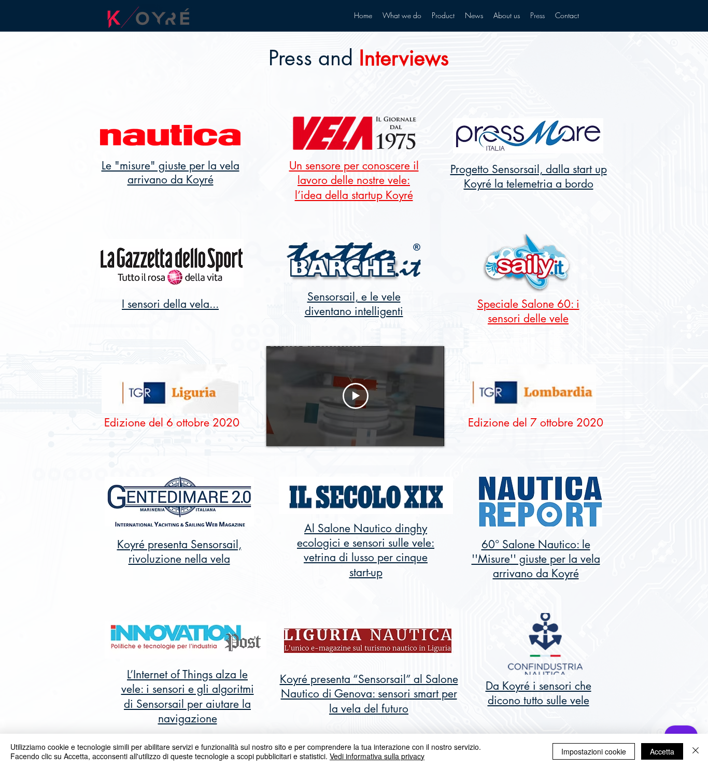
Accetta (662, 751)
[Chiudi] (695, 751)
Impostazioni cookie (593, 751)
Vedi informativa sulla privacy (377, 756)
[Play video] (356, 396)
